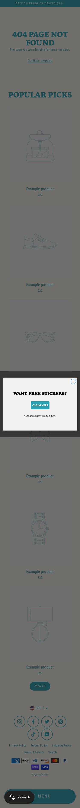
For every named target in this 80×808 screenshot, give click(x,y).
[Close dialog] (73, 381)
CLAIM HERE (40, 405)
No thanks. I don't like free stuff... (40, 415)
